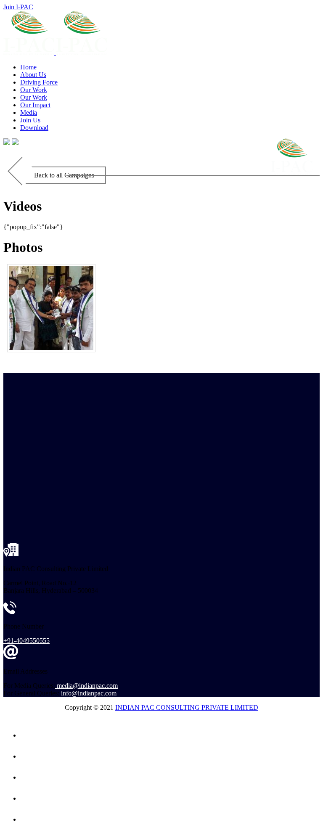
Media (28, 112)
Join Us (30, 120)
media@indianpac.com (87, 685)
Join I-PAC (18, 7)
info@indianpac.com (88, 693)
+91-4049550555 (26, 640)
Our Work (33, 89)
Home (28, 67)
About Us (33, 74)
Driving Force (39, 82)
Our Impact (35, 104)
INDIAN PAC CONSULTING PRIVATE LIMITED (186, 707)
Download (34, 127)
